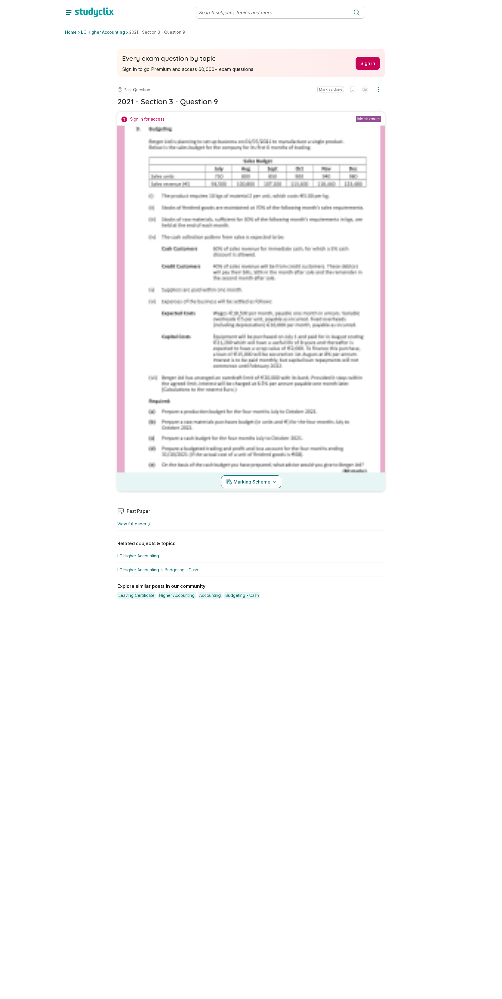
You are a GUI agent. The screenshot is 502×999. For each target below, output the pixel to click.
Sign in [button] (368, 63)
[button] (330, 89)
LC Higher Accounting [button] (103, 32)
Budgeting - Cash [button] (181, 569)
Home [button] (71, 32)
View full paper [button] (131, 523)
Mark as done (331, 89)
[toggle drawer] (68, 12)
